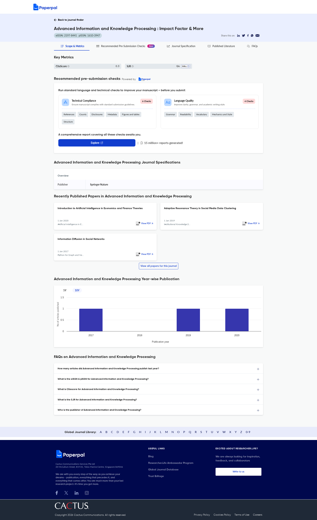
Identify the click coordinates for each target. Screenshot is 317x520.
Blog (151, 456)
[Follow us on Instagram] (87, 492)
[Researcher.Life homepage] (91, 453)
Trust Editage (156, 476)
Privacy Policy (202, 515)
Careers (257, 515)
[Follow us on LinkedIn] (76, 492)
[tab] (158, 368)
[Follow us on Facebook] (57, 492)
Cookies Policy (222, 515)
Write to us (238, 472)
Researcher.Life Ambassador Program (170, 463)
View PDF (146, 223)
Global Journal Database (163, 469)
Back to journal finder (71, 20)
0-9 (248, 432)
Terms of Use (241, 515)
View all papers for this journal (159, 266)
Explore (95, 142)
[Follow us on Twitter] (66, 492)
